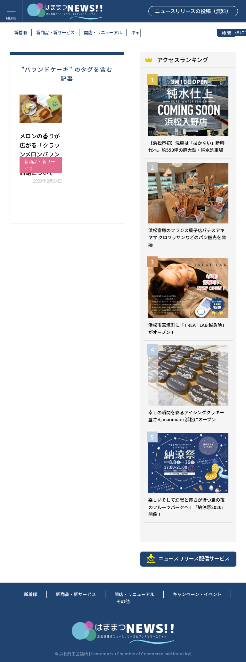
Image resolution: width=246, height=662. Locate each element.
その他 (123, 601)
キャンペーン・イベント (197, 594)
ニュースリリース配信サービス (194, 558)
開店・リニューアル (103, 32)
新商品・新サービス (55, 32)
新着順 (20, 32)
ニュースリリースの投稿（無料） (193, 11)
